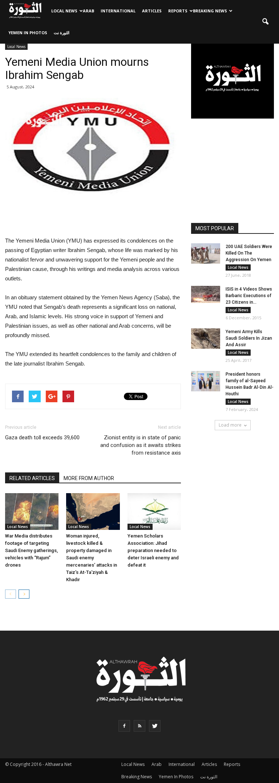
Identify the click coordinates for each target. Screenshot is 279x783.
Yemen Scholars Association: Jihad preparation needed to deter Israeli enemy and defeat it (153, 550)
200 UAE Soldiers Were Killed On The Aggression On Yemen (249, 253)
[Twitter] (155, 726)
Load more (230, 425)
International (118, 10)
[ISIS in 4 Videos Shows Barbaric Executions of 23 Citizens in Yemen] (205, 294)
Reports (177, 10)
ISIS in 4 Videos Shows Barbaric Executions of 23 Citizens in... (249, 296)
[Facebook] (124, 726)
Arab (88, 10)
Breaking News (210, 10)
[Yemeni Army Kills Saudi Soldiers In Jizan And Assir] (205, 338)
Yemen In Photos (27, 32)
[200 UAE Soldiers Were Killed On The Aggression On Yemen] (205, 253)
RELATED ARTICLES (32, 478)
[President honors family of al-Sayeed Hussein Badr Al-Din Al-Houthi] (205, 381)
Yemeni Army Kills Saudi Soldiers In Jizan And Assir (249, 338)
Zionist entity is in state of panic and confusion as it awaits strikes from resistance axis (140, 445)
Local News (64, 10)
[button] (265, 22)
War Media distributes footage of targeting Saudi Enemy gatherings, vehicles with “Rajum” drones (31, 550)
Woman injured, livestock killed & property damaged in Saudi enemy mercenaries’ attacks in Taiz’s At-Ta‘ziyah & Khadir (91, 557)
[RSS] (139, 726)
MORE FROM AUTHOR (89, 478)
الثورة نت (61, 32)
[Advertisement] (93, 217)
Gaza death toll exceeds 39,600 (42, 437)
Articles (152, 10)
